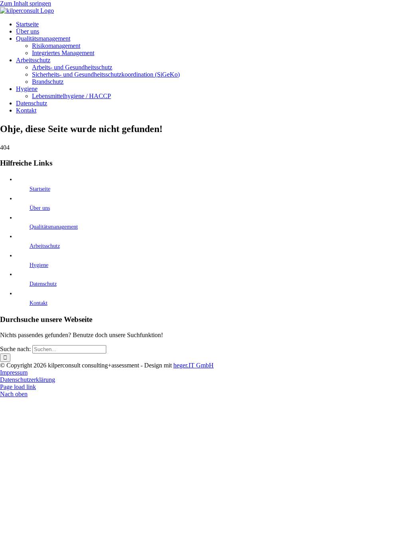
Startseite (40, 189)
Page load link (18, 386)
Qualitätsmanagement (54, 227)
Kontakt (39, 303)
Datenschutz (43, 284)
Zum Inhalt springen (25, 3)
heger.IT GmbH (193, 365)
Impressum (14, 372)
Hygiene (39, 265)
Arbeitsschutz (45, 246)
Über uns (40, 208)
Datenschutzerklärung (27, 379)
